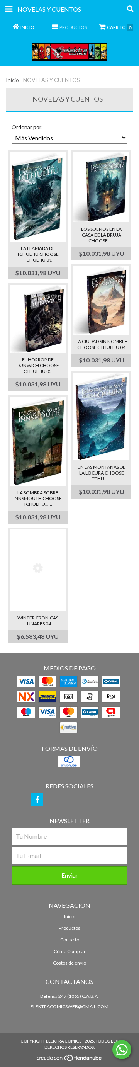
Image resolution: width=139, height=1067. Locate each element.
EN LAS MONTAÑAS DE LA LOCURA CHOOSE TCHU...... (101, 473)
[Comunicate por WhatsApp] (121, 1049)
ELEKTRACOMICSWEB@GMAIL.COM (69, 1006)
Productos (69, 928)
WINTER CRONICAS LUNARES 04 (37, 620)
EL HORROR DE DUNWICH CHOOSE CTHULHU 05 (38, 365)
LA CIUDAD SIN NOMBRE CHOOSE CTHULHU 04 (101, 344)
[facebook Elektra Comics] (37, 799)
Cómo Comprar (70, 951)
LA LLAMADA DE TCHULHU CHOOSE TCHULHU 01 (38, 254)
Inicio (12, 80)
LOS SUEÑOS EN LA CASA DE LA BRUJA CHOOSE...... (101, 234)
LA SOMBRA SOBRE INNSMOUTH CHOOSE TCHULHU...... (38, 498)
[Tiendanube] (69, 1059)
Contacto (69, 940)
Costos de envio (69, 963)
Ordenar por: (27, 127)
